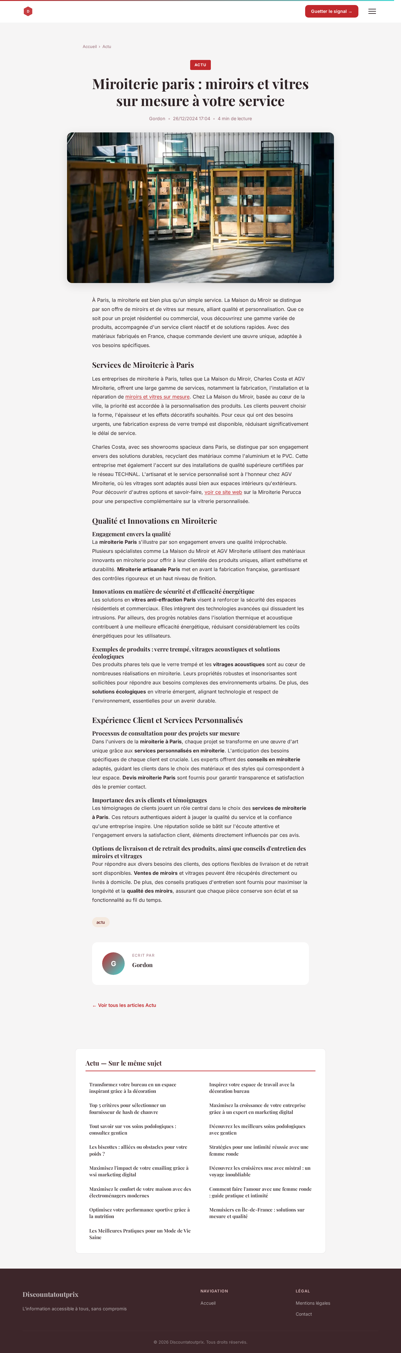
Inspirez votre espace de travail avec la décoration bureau (251, 1087)
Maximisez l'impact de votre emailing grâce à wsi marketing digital (139, 1171)
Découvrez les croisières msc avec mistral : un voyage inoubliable (259, 1171)
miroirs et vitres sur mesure (157, 396)
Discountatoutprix (50, 1294)
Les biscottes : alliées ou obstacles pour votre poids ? (138, 1150)
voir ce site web (223, 492)
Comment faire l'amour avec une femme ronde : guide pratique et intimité (260, 1192)
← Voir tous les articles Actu (124, 1005)
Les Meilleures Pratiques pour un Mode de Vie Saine (140, 1233)
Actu (106, 46)
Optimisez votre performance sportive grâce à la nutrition (139, 1212)
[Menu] (372, 11)
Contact (304, 1314)
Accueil (90, 46)
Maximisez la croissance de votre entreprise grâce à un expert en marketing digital (257, 1108)
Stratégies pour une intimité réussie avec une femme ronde (259, 1150)
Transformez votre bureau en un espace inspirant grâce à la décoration (132, 1087)
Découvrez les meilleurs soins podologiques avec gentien (257, 1129)
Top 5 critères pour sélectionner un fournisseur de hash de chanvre (127, 1108)
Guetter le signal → (331, 11)
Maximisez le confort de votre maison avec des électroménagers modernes (140, 1192)
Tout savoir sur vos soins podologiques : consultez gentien (132, 1129)
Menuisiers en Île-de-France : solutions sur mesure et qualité (257, 1212)
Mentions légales (313, 1303)
